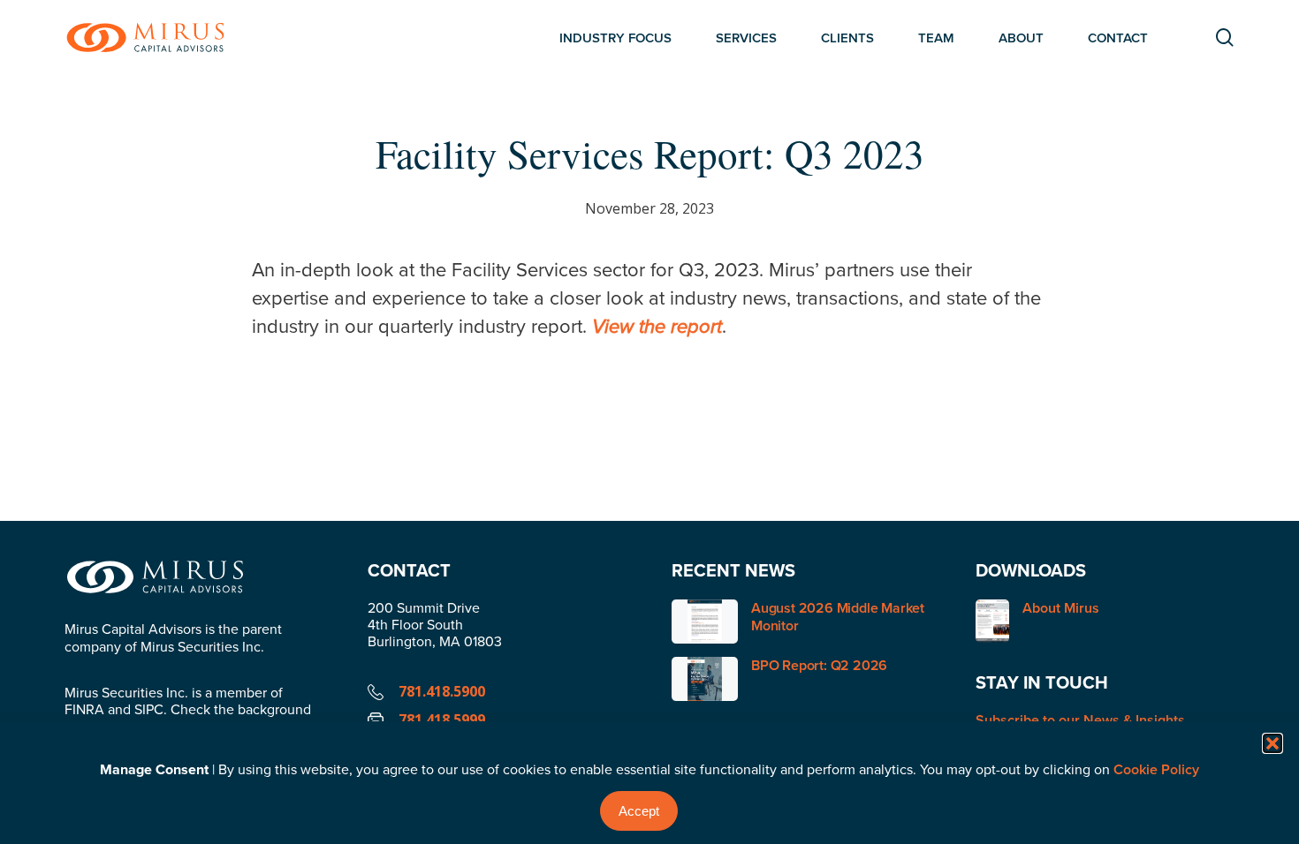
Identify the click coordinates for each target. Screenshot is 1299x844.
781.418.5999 (442, 719)
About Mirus (1060, 608)
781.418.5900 (442, 691)
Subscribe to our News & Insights (1080, 720)
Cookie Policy (1156, 769)
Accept (639, 810)
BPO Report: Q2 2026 (819, 665)
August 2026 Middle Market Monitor (837, 617)
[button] (1272, 743)
